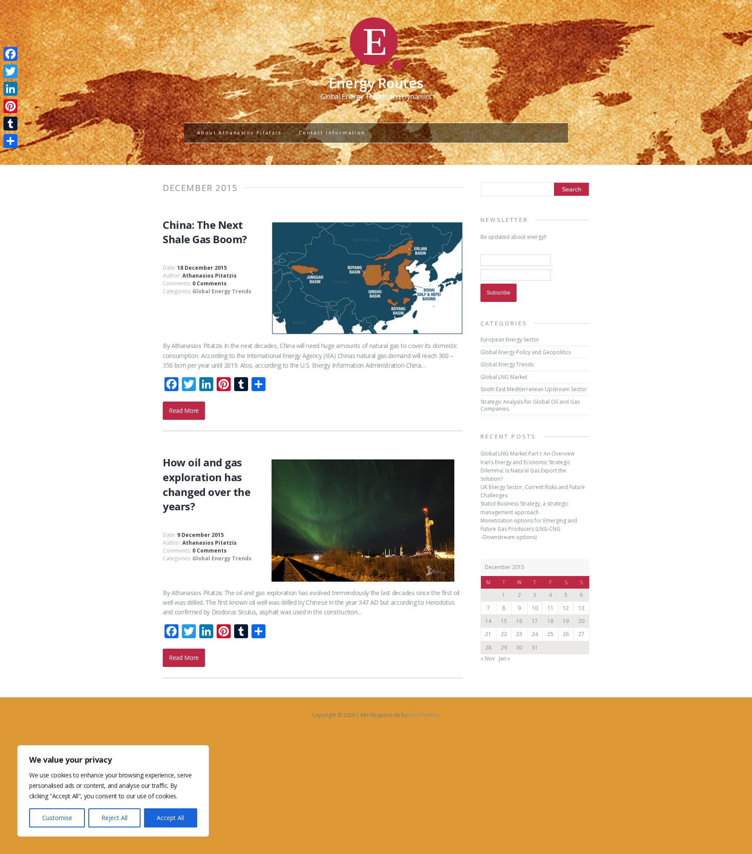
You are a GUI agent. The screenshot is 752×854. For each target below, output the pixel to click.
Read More (184, 410)
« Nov (487, 658)
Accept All (170, 818)
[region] (113, 791)
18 (550, 621)
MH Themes (424, 715)
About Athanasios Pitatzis (239, 132)
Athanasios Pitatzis (209, 275)
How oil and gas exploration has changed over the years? (206, 484)
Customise (57, 818)
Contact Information (332, 132)
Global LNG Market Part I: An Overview (527, 453)
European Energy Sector (509, 339)
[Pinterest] (10, 106)
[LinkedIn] (10, 88)
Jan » (504, 658)
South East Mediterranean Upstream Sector (533, 389)
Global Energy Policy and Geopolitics (525, 352)
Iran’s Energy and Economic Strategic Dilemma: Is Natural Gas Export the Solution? (525, 470)
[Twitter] (10, 71)
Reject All (114, 818)
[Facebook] (10, 54)
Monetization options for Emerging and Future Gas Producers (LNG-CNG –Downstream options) (528, 529)
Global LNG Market (503, 377)
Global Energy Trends (222, 291)
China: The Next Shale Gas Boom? (205, 232)
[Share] (10, 141)
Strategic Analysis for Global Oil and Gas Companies (530, 405)
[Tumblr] (10, 123)
